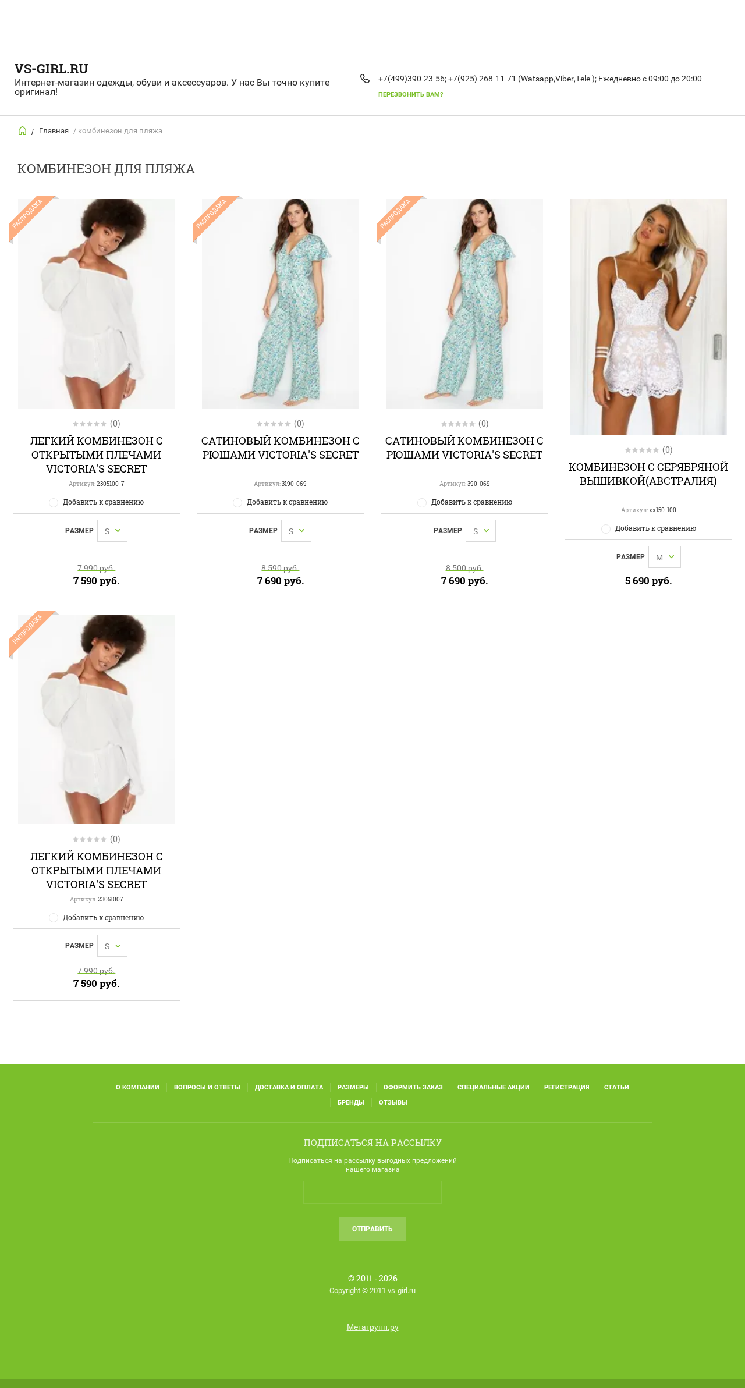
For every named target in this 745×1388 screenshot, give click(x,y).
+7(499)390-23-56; (412, 78)
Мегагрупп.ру (373, 1327)
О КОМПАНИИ (137, 1087)
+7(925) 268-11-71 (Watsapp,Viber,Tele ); (522, 78)
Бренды (351, 1102)
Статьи (616, 1087)
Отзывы (393, 1102)
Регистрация (567, 1087)
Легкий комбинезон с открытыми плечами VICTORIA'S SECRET (96, 454)
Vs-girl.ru (51, 68)
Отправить (372, 1229)
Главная (54, 130)
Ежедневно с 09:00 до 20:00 (650, 78)
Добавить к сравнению (103, 501)
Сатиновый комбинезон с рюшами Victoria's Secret (280, 448)
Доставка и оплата (289, 1087)
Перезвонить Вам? (410, 94)
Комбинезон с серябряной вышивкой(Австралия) (648, 474)
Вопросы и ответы (207, 1087)
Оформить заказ (413, 1087)
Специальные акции (493, 1087)
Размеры (353, 1087)
